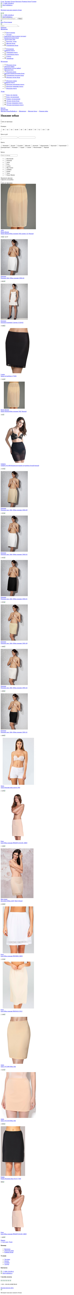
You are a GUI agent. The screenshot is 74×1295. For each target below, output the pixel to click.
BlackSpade (9, 158)
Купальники (10, 49)
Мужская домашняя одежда (14, 86)
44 (11, 129)
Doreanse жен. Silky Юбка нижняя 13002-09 (14, 510)
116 (43, 129)
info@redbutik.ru (7, 5)
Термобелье (9, 58)
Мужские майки (9, 66)
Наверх (3, 1240)
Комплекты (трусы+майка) (12, 68)
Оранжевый (62, 145)
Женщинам (4, 29)
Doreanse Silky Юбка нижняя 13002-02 (12, 278)
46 (21, 129)
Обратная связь (9, 1250)
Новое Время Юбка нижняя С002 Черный (14, 411)
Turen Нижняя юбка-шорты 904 (10, 787)
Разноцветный (5, 147)
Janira (8, 162)
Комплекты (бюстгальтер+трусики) (15, 36)
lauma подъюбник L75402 (9, 376)
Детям (3, 91)
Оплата (13, 1)
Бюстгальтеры (10, 32)
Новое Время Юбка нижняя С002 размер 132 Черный (17, 233)
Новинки (3, 27)
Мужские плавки (11, 81)
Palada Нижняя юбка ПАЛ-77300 (11, 1178)
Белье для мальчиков (12, 97)
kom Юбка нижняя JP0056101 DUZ (11, 1011)
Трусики (9, 34)
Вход (2, 22)
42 (7, 129)
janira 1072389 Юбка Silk (8, 1066)
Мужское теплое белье (13, 77)
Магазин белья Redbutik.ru (9, 111)
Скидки (6, 1264)
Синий (29, 147)
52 (39, 129)
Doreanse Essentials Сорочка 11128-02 (12, 322)
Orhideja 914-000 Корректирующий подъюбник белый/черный (20, 465)
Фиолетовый (37, 147)
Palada (8, 171)
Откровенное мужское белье (15, 75)
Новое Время (10, 175)
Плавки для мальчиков (13, 99)
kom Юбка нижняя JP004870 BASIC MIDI (14, 1234)
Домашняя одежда (12, 52)
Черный (46, 147)
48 (25, 129)
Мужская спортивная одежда (15, 84)
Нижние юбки (43, 111)
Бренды (3, 108)
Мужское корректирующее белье (14, 73)
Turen (8, 173)
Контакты (19, 1)
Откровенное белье (12, 45)
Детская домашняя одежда (14, 103)
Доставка (7, 1)
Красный (53, 145)
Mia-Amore (9, 168)
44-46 (16, 129)
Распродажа (4, 109)
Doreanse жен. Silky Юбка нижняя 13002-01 (14, 599)
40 (3, 129)
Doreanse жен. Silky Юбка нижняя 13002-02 (14, 554)
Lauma (8, 166)
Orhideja (8, 169)
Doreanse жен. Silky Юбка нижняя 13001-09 (14, 643)
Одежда (8, 56)
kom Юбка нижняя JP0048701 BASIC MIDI (14, 843)
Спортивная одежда (12, 54)
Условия (33, 1)
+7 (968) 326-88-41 (8, 3)
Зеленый (35, 145)
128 (48, 129)
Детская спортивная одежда (14, 105)
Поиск (20, 18)
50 (35, 129)
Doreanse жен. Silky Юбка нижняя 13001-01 (14, 732)
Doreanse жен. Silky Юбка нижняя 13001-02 (14, 688)
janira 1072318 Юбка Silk (8, 1120)
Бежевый (5, 145)
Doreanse (9, 160)
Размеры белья (26, 1)
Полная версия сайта (7, 1288)
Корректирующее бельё (11, 38)
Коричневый (44, 145)
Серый (22, 147)
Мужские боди (8, 70)
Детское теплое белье (12, 101)
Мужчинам (4, 61)
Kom (7, 164)
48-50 (30, 129)
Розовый (15, 147)
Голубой (20, 145)
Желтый (27, 145)
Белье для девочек (11, 95)
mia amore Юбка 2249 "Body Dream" (12, 901)
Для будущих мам (9, 39)
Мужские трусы (11, 65)
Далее (10, 1242)
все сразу (5, 1242)
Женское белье (10, 43)
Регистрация (8, 22)
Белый (13, 145)
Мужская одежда (11, 88)
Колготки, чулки (11, 41)
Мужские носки (11, 72)
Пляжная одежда (9, 50)
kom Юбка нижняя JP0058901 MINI (12, 956)
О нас (2, 1)
